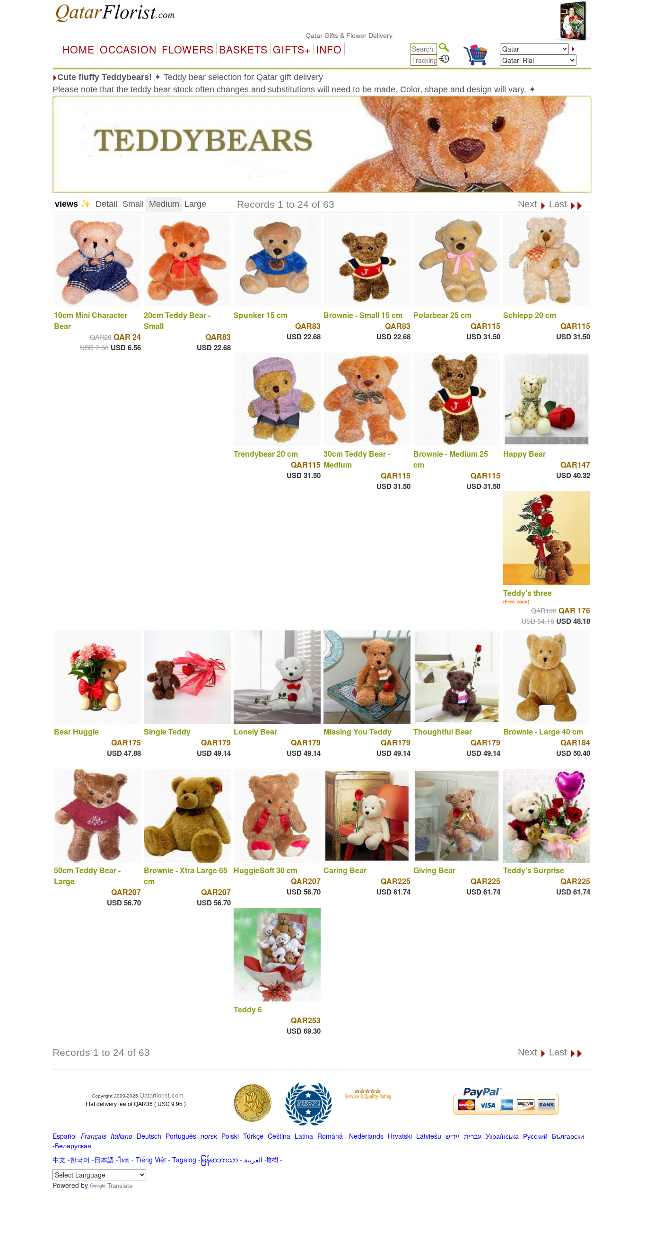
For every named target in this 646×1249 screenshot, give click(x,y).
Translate (119, 1185)
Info (329, 49)
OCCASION (128, 49)
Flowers (188, 49)
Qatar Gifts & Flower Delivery (321, 35)
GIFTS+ (292, 49)
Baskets (243, 49)
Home (78, 49)
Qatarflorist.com (161, 1095)
